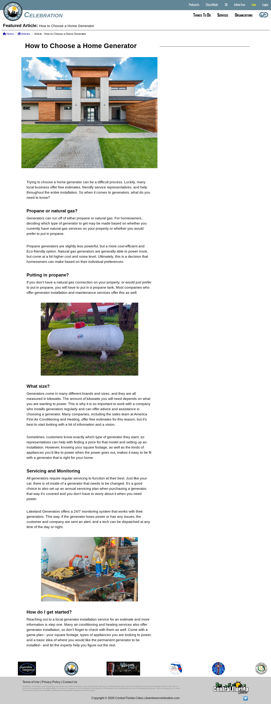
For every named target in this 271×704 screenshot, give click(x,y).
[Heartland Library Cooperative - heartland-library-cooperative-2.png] (167, 668)
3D (226, 4)
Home (10, 33)
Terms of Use (31, 682)
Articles (25, 33)
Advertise (239, 4)
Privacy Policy (51, 682)
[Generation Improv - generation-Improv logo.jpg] (19, 668)
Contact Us (70, 682)
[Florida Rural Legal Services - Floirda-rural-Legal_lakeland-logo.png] (252, 668)
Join (253, 4)
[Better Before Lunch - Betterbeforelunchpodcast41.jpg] (115, 668)
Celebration (43, 15)
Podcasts (194, 4)
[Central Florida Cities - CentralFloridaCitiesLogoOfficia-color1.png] (63, 668)
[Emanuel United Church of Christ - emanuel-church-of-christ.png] (210, 668)
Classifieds (212, 4)
